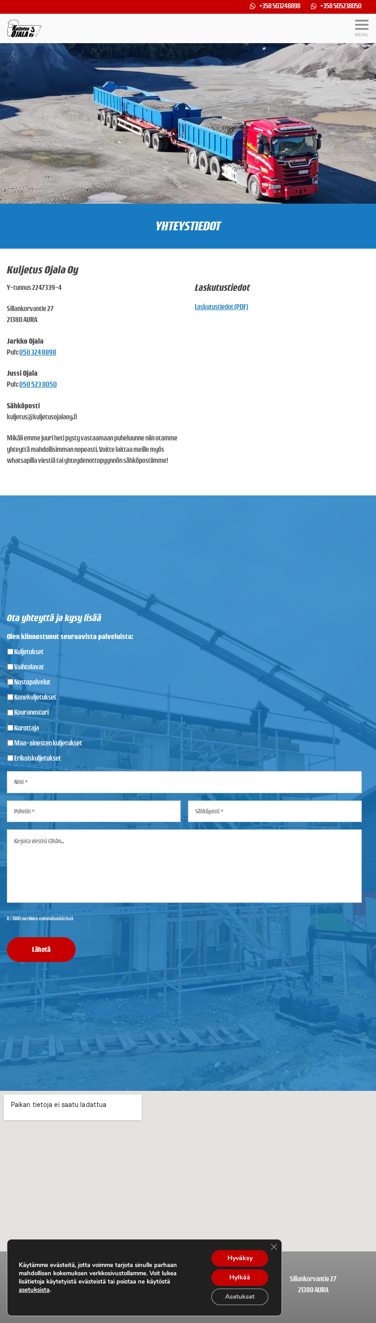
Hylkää (239, 1277)
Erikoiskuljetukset (37, 758)
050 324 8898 (37, 352)
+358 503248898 (280, 6)
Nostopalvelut (32, 682)
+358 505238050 (340, 6)
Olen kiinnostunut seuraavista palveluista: (70, 636)
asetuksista (34, 1290)
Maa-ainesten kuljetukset (48, 743)
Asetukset (239, 1296)
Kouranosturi (31, 712)
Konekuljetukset (35, 697)
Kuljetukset (29, 651)
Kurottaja (26, 727)
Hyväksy (240, 1258)
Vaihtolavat (29, 666)
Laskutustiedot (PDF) (221, 306)
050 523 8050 (38, 384)
